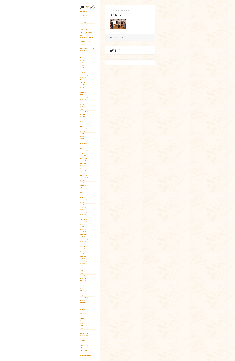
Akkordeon (82, 318)
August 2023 (82, 114)
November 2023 (83, 111)
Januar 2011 (82, 258)
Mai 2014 (82, 182)
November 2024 (83, 99)
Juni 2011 (82, 251)
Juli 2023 (82, 116)
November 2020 (83, 143)
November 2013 (83, 195)
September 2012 (83, 219)
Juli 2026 (82, 60)
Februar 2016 (83, 155)
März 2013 (82, 207)
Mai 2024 (82, 107)
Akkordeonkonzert (84, 321)
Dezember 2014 (83, 175)
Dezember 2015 (83, 158)
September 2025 (83, 82)
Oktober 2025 (83, 80)
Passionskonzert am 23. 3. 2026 (87, 48)
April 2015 (82, 168)
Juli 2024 (82, 102)
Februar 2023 (83, 124)
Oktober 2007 (83, 300)
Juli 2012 (82, 224)
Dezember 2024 (83, 97)
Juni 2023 (82, 119)
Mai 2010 (82, 268)
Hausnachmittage (84, 330)
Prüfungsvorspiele (84, 345)
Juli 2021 (82, 141)
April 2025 (82, 92)
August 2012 (82, 222)
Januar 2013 (82, 212)
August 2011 (82, 246)
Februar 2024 (83, 109)
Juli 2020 (82, 146)
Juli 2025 (82, 84)
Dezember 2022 (83, 126)
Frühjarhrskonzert (84, 328)
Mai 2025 (82, 89)
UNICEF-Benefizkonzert (85, 355)
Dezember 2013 (83, 192)
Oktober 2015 (83, 163)
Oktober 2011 (83, 244)
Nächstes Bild (126, 11)
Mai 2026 (82, 65)
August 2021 (82, 138)
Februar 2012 (83, 234)
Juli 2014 (82, 180)
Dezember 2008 (83, 290)
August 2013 (82, 200)
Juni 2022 (82, 133)
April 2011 (82, 253)
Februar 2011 (83, 256)
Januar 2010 (82, 275)
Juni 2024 (82, 104)
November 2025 (83, 77)
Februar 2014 (83, 190)
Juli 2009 (82, 283)
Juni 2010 (82, 266)
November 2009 (83, 278)
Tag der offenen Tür (84, 352)
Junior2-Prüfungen (84, 335)
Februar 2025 (83, 94)
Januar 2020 (82, 151)
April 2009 (82, 288)
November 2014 (83, 178)
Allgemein (82, 323)
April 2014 (82, 185)
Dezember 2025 (83, 75)
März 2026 (82, 67)
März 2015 (82, 170)
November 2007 (83, 297)
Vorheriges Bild (116, 11)
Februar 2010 (83, 273)
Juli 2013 (82, 202)
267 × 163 (122, 37)
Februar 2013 (83, 209)
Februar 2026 (83, 70)
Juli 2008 (82, 293)
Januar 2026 (82, 72)
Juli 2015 (82, 165)
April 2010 (82, 271)
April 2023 (82, 121)
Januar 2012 (82, 236)
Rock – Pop (82, 348)
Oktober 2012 (83, 217)
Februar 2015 (83, 173)
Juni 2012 (82, 226)
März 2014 (82, 187)
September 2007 (83, 302)
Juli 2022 (82, 131)
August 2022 (82, 129)
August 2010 (82, 261)
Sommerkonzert (83, 350)
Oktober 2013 (83, 197)
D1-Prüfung (82, 325)
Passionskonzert (83, 343)
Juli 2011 (82, 248)
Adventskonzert (83, 316)
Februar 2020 (83, 148)
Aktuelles (83, 11)
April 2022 (82, 136)
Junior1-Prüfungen (84, 333)
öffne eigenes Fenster (85, 22)
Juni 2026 (82, 62)
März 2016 (82, 153)
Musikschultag (83, 340)
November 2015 (83, 160)
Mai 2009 (82, 285)
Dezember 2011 (83, 239)
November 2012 (83, 214)
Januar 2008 (82, 295)
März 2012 (82, 231)
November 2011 (83, 241)
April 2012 (82, 229)
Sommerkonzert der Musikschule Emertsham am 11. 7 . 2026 (86, 34)
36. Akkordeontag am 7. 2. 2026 (87, 51)
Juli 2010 (82, 263)
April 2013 (82, 204)
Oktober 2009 (83, 280)
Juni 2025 (82, 87)
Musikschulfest (83, 338)
